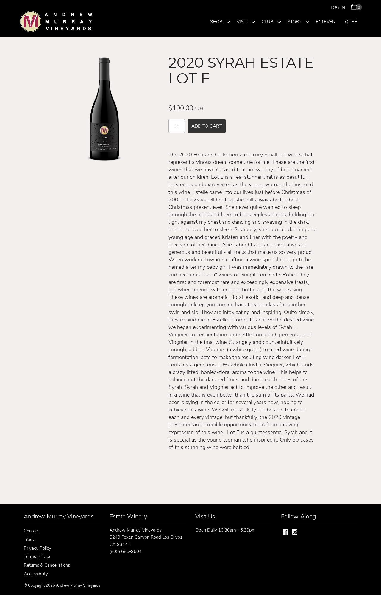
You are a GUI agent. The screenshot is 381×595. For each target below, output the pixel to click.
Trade (29, 539)
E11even (325, 21)
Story (295, 21)
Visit (242, 21)
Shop (216, 21)
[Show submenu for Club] (279, 21)
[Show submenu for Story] (307, 21)
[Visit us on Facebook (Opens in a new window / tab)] (285, 532)
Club (267, 21)
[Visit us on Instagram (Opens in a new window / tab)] (294, 532)
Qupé (351, 21)
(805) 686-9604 (126, 551)
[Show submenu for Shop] (228, 21)
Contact (31, 531)
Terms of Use (37, 556)
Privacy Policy (37, 548)
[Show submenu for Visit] (253, 21)
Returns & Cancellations (47, 565)
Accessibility (36, 574)
